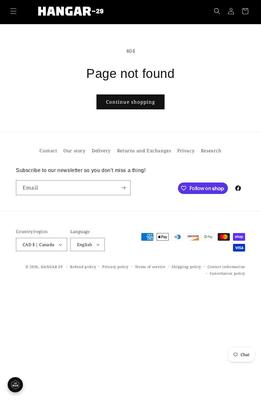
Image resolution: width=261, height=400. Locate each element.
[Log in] (231, 11)
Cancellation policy (227, 273)
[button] (13, 11)
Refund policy (83, 266)
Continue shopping (130, 102)
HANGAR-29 (52, 266)
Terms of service (150, 266)
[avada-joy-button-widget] (15, 384)
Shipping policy (186, 266)
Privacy (185, 151)
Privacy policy (115, 266)
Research (211, 151)
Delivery (101, 151)
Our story (74, 151)
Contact (48, 151)
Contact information (226, 266)
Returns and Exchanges (144, 151)
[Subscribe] (123, 187)
